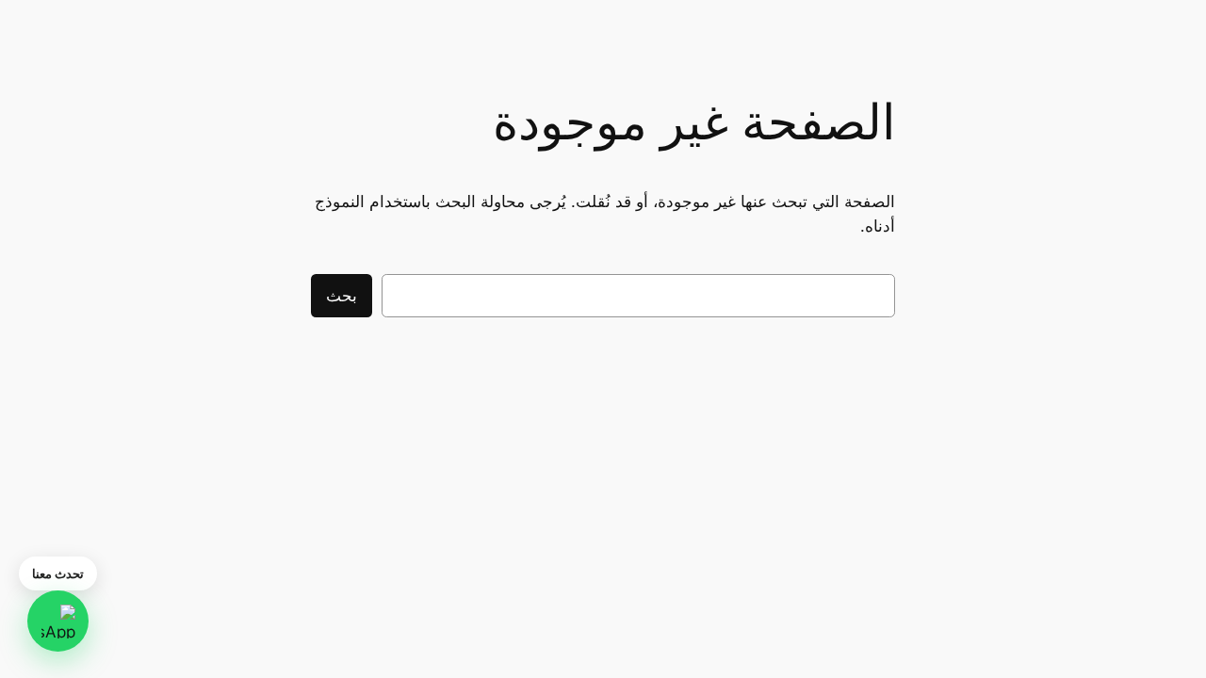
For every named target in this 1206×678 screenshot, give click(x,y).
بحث (341, 295)
